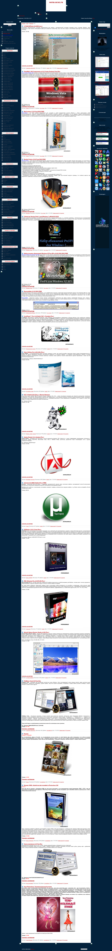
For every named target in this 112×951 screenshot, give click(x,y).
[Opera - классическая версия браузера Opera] (108, 178)
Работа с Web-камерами (8, 74)
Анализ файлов (6, 102)
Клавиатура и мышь (7, 62)
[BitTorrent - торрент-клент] (104, 160)
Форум (4, 40)
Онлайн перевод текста (100, 107)
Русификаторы (6, 194)
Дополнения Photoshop (8, 227)
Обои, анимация (6, 240)
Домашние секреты (7, 214)
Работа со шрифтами (7, 76)
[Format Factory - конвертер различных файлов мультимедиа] (104, 167)
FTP (4, 136)
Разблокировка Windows (8, 173)
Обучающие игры (7, 204)
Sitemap (32, 949)
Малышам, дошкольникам (9, 211)
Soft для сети (6, 134)
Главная (23, 23)
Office (4, 266)
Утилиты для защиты (7, 170)
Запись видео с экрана (8, 60)
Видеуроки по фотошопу (8, 219)
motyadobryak (49, 730)
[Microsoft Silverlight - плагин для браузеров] (108, 175)
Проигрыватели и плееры (8, 73)
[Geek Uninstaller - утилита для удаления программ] (108, 167)
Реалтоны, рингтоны (7, 238)
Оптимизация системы (8, 116)
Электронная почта (7, 158)
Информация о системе (8, 112)
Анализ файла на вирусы (100, 106)
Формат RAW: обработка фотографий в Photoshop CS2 (41, 785)
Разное (4, 269)
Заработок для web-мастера (9, 43)
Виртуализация (6, 104)
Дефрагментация (6, 108)
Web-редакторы (6, 139)
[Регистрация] (21, 15)
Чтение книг (5, 94)
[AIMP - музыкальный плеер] (104, 153)
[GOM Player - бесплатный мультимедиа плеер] (96, 171)
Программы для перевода (8, 188)
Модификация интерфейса (9, 248)
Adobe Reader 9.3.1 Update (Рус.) (34, 437)
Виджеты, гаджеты (7, 250)
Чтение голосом (6, 92)
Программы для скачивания (9, 154)
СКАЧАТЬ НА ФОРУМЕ (27, 65)
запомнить (98, 27)
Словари (5, 193)
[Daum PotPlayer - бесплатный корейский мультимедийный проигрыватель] (96, 182)
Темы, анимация (6, 241)
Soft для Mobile (6, 233)
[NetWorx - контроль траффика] (100, 178)
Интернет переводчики (8, 189)
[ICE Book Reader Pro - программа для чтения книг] (104, 171)
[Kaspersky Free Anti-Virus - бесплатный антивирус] (96, 175)
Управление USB (6, 126)
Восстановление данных (8, 105)
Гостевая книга (6, 38)
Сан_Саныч (42, 108)
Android (4, 232)
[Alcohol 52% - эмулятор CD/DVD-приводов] (108, 153)
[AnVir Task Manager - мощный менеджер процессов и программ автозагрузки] (96, 156)
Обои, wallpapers (6, 253)
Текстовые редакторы (8, 86)
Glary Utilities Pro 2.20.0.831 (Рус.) (34, 352)
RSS (93, 18)
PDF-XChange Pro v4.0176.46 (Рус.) (34, 581)
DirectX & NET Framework (8, 183)
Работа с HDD (6, 121)
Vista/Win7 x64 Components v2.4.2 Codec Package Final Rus (42, 71)
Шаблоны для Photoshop (8, 225)
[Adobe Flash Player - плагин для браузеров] (100, 153)
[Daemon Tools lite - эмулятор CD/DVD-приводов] (100, 164)
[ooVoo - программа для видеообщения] (104, 178)
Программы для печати (8, 71)
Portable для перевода (8, 196)
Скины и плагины (6, 155)
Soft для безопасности (8, 172)
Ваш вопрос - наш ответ (8, 41)
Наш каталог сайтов (7, 36)
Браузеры (5, 144)
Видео (4, 55)
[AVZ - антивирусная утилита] (96, 160)
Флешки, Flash (6, 91)
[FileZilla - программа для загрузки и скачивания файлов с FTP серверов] (100, 167)
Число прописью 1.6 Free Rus (33, 844)
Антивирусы (5, 165)
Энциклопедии (6, 209)
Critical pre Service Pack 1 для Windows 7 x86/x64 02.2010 (41, 216)
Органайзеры (6, 66)
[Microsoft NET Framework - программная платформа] (104, 175)
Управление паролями (8, 87)
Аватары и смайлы (7, 141)
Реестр (4, 123)
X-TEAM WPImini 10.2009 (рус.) (33, 26)
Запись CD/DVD (6, 58)
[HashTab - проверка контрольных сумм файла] (100, 171)
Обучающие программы (8, 203)
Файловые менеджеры (8, 89)
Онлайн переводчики (7, 191)
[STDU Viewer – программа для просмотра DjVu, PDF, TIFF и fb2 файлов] (108, 186)
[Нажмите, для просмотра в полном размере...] (56, 64)
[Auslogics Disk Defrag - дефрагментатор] (100, 156)
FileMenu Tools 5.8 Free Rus (32, 681)
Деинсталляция (6, 107)
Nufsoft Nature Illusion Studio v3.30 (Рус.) (36, 632)
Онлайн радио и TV (7, 150)
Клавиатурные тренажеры (8, 206)
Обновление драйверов (8, 178)
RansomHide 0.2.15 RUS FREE (33, 291)
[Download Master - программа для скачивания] (108, 164)
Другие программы (7, 95)
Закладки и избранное (8, 146)
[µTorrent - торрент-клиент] (100, 160)
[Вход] (39, 14)
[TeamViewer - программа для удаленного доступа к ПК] (96, 189)
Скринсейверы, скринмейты (9, 254)
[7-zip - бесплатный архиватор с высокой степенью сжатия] (96, 153)
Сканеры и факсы (7, 78)
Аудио (4, 54)
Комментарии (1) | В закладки (64, 312)
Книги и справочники (7, 207)
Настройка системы (7, 113)
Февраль (31, 23)
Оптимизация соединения (8, 152)
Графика (5, 57)
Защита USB (5, 168)
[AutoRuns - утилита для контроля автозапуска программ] (108, 156)
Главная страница (7, 31)
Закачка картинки (99, 104)
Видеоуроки (5, 201)
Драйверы (5, 180)
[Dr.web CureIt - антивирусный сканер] (96, 167)
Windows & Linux (6, 263)
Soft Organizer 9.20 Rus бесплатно (102, 97)
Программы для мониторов (9, 70)
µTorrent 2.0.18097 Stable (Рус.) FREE (35, 482)
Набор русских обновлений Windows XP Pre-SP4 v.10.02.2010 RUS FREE (46, 253)
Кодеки (4, 181)
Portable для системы (7, 129)
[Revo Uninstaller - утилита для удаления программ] (108, 182)
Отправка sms (6, 235)
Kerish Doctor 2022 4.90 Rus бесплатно (102, 69)
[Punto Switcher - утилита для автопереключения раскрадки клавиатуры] (100, 182)
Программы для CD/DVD (8, 68)
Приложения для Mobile (8, 237)
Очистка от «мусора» (8, 118)
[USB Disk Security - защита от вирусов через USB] (100, 189)
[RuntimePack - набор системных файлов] (96, 186)
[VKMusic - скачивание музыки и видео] (108, 189)
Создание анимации (7, 79)
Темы (4, 256)
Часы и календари (7, 258)
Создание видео (6, 81)
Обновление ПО (6, 115)
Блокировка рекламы (7, 142)
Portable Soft (5, 97)
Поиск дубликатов (7, 120)
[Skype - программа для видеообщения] (100, 186)
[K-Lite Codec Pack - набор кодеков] (108, 171)
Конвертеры (5, 63)
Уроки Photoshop (29, 940)
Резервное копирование (8, 125)
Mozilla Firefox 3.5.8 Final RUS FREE (35, 159)
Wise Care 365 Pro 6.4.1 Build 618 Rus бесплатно (102, 83)
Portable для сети (6, 160)
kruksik (48, 68)
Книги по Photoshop (7, 222)
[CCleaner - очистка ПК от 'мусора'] (108, 160)
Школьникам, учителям (8, 212)
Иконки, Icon (5, 251)
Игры (4, 267)
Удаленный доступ (7, 157)
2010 (27, 23)
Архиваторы (5, 52)
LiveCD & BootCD (6, 264)
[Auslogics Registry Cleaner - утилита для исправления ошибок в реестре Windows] (104, 156)
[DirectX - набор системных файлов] (104, 164)
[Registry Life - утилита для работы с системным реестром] (104, 182)
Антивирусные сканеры (8, 167)
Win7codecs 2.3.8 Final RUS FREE (34, 111)
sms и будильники (7, 243)
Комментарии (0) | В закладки (62, 68)
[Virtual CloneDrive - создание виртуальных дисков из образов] (104, 189)
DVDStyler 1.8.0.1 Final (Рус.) (32, 529)
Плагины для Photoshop (8, 224)
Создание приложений (8, 83)
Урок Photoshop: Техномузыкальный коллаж (38, 886)
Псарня (26, 733)
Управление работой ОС (8, 128)
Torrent (4, 138)
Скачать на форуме (28, 729)
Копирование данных (7, 65)
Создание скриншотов (8, 84)
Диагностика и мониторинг (9, 110)
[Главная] (37, 12)
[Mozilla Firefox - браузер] (96, 178)
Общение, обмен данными (9, 149)
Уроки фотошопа (6, 220)
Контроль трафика (7, 147)
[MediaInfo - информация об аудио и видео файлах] (100, 175)
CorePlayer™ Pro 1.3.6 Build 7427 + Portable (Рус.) (39, 316)
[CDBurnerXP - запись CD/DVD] (96, 164)
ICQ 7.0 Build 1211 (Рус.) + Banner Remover (37, 394)
